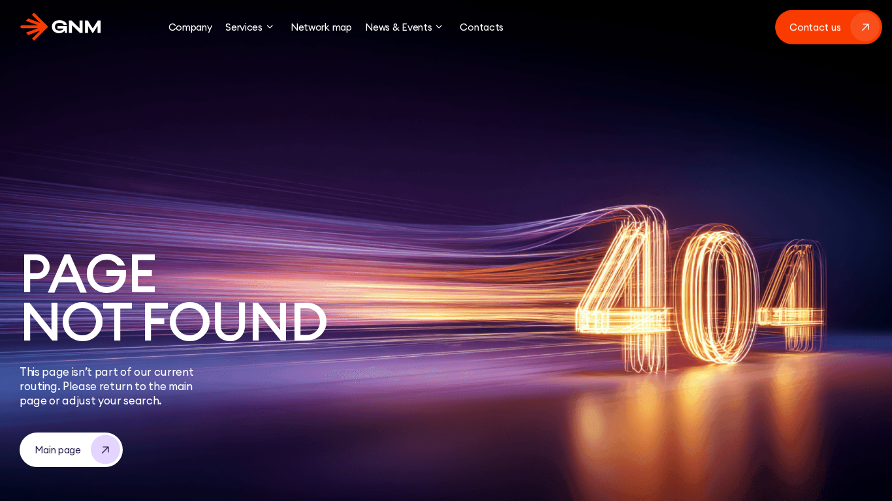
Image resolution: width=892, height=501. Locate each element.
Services (244, 27)
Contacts (481, 27)
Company (190, 27)
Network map (321, 27)
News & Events (398, 27)
